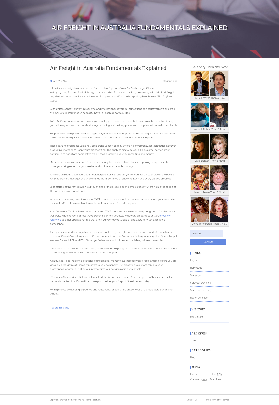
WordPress (215, 379)
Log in (193, 260)
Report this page (59, 307)
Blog (174, 81)
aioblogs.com (74, 400)
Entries (216, 374)
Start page (195, 275)
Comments (198, 379)
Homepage (196, 267)
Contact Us (192, 400)
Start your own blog (200, 282)
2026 (193, 340)
